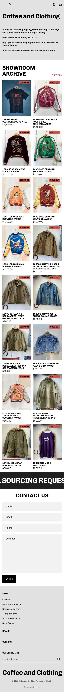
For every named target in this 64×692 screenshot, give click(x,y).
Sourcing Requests (11, 618)
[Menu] (3, 4)
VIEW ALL (57, 75)
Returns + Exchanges (12, 604)
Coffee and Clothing (26, 681)
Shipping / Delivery (11, 609)
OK (58, 659)
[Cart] (60, 4)
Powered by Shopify (44, 681)
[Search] (10, 4)
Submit (9, 578)
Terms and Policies (32, 687)
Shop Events (8, 623)
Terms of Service (10, 613)
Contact (6, 599)
